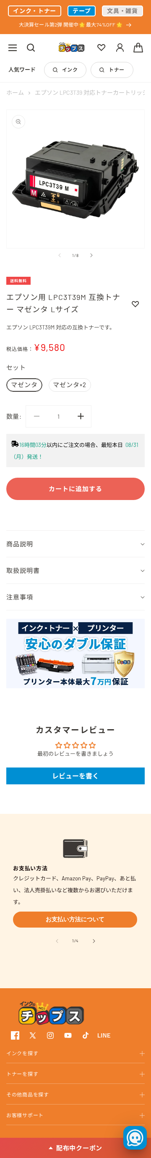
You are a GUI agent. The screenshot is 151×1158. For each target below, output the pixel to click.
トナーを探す (22, 1074)
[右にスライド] (91, 255)
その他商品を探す (27, 1094)
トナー (116, 69)
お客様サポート (25, 1115)
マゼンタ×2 (69, 384)
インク (70, 69)
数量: (13, 416)
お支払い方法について (75, 919)
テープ (82, 10)
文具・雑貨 (122, 10)
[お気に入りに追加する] (135, 303)
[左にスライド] (59, 255)
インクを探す (22, 1053)
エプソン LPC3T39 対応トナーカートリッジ (91, 92)
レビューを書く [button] (75, 776)
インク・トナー (34, 10)
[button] (12, 47)
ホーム (15, 92)
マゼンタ (24, 384)
